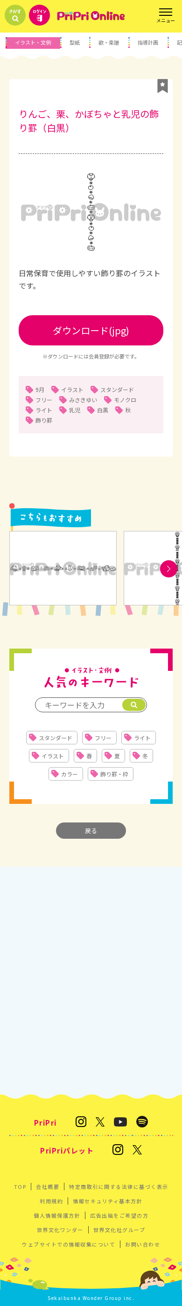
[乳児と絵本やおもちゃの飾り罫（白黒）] (63, 569)
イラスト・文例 (33, 42)
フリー (43, 400)
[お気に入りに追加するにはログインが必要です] (162, 86)
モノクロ (125, 400)
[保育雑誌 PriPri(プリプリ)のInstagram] (81, 1122)
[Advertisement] (91, 980)
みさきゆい (83, 400)
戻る (91, 830)
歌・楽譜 (108, 42)
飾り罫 (43, 420)
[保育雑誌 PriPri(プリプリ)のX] (100, 1122)
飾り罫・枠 (114, 774)
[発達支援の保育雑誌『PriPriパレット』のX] (137, 1150)
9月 (39, 389)
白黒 (102, 410)
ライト (43, 410)
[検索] (134, 705)
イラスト (72, 389)
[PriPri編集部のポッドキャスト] (142, 1122)
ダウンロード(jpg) (91, 330)
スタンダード (117, 389)
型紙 (75, 42)
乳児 (74, 410)
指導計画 (148, 42)
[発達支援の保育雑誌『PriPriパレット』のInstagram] (117, 1150)
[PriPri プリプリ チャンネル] (120, 1122)
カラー (69, 774)
